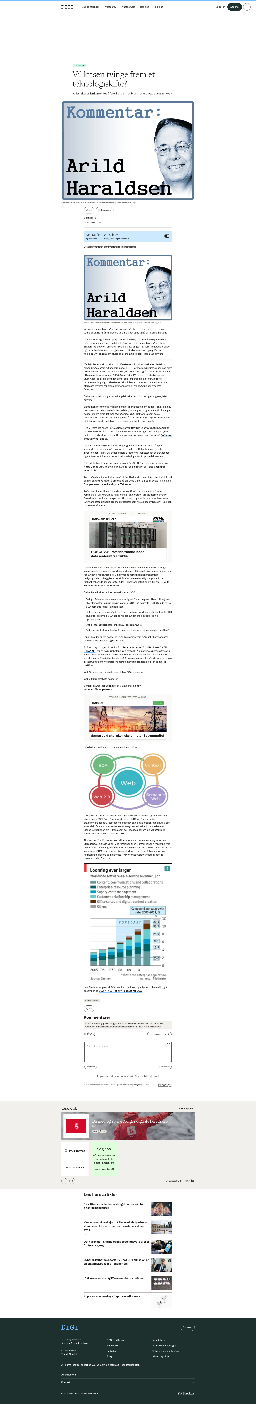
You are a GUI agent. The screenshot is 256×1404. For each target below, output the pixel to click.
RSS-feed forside (116, 1340)
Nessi (145, 815)
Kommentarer (92, 1001)
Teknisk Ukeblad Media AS (85, 1394)
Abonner (234, 7)
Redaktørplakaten (130, 1365)
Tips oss (187, 1327)
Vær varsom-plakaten (104, 1365)
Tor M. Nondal (69, 1354)
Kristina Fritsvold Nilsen (74, 1343)
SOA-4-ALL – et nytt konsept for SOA (120, 991)
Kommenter (106, 210)
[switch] (167, 236)
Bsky (109, 1356)
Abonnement (68, 1374)
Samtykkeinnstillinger (164, 1345)
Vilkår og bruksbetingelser (166, 1351)
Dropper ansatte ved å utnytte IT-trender (108, 484)
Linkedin (111, 1351)
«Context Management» (98, 689)
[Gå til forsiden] (67, 7)
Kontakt (65, 1382)
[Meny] (247, 7)
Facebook (112, 1345)
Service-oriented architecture (101, 585)
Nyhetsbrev (158, 1340)
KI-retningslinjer (161, 1356)
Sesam (110, 685)
